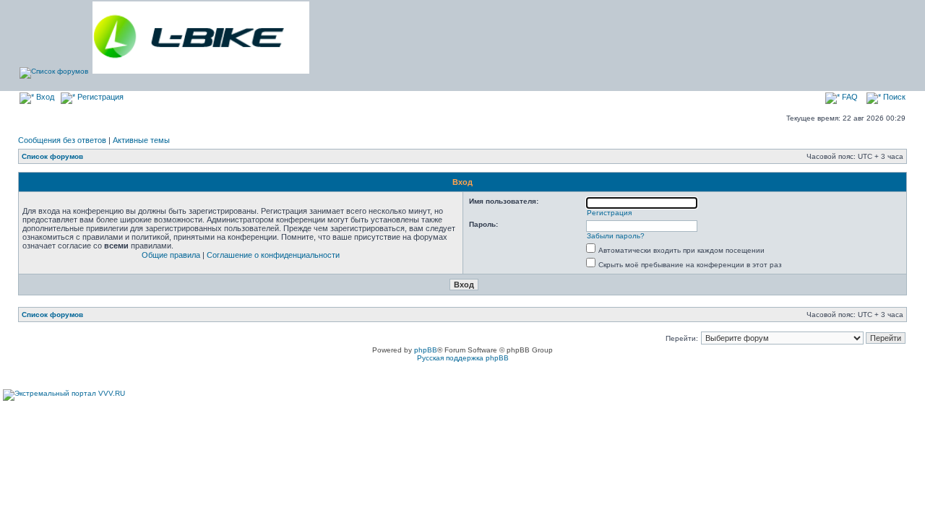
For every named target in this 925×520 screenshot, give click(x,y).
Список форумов (52, 156)
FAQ (849, 96)
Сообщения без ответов (62, 140)
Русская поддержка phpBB (463, 358)
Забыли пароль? (616, 236)
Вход (44, 96)
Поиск (893, 96)
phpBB (425, 350)
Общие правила (171, 255)
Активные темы (141, 140)
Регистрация (99, 96)
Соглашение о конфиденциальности (273, 255)
